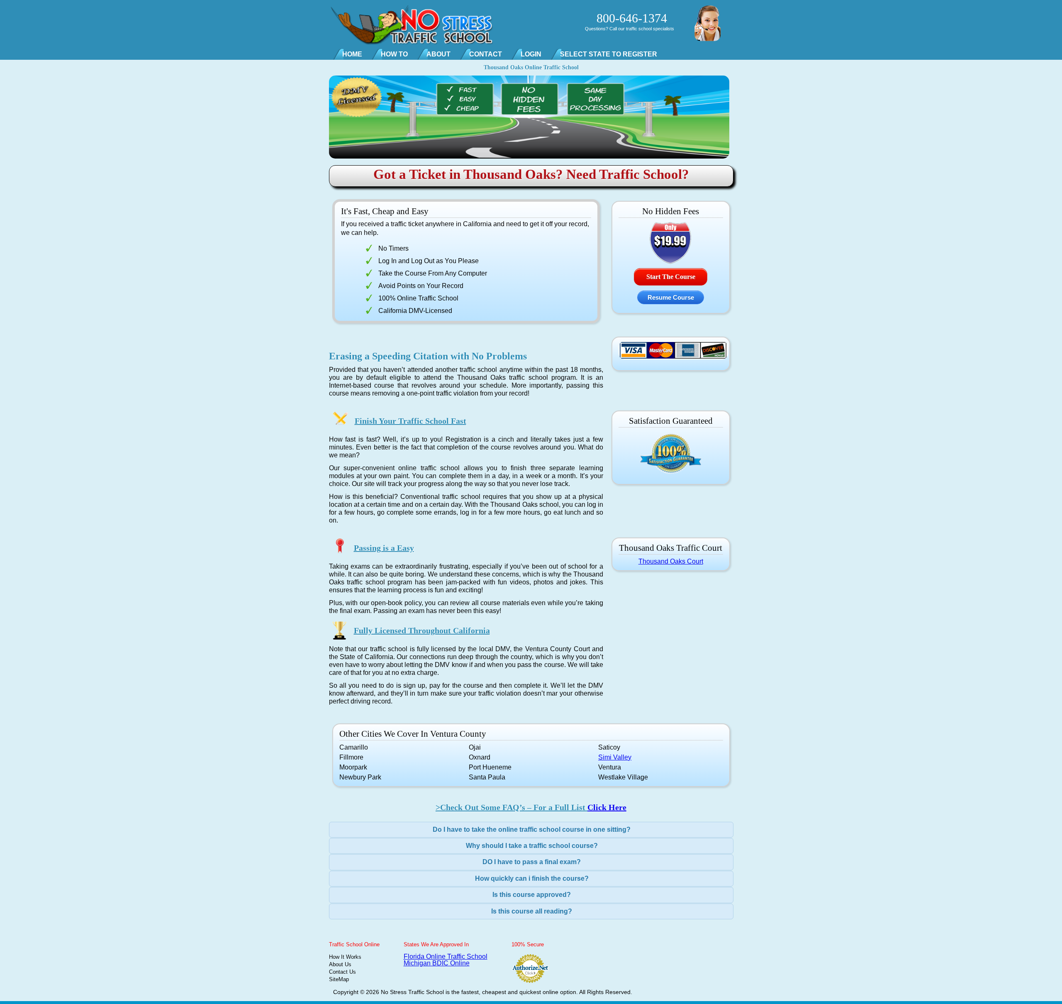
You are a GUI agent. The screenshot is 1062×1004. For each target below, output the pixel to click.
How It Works (345, 957)
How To (394, 54)
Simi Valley (614, 757)
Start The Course (670, 276)
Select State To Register (608, 54)
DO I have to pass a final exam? (531, 861)
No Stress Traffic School (412, 992)
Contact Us (342, 972)
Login (531, 54)
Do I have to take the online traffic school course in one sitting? (532, 829)
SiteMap (339, 979)
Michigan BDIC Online (437, 963)
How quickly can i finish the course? (532, 878)
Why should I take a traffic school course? (532, 845)
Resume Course (671, 297)
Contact (485, 54)
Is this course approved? (531, 894)
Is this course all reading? (531, 911)
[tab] (531, 830)
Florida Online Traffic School (445, 956)
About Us (340, 964)
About (438, 54)
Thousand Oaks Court (670, 561)
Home (352, 54)
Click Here (606, 807)
